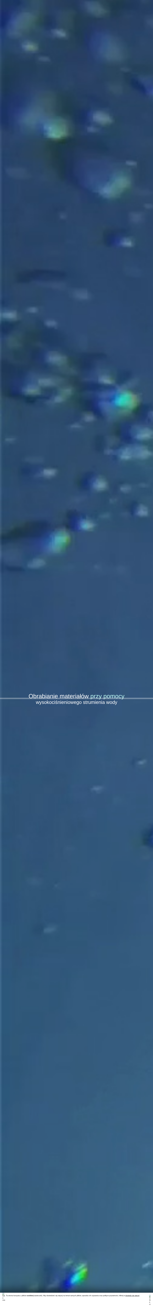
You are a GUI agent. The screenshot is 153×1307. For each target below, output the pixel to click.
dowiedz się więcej (132, 1295)
